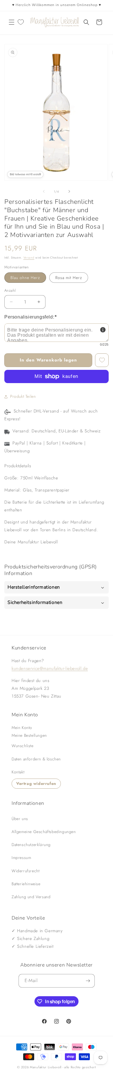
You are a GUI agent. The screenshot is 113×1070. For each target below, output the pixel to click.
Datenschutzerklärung (31, 844)
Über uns (20, 819)
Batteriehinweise (26, 884)
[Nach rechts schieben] (69, 191)
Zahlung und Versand (31, 897)
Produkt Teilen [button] (23, 396)
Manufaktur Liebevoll (45, 1067)
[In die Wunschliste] (102, 360)
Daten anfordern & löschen (36, 759)
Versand (28, 257)
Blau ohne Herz (25, 277)
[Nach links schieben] (43, 191)
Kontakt (18, 772)
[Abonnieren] (88, 981)
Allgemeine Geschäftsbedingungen (44, 831)
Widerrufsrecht (25, 871)
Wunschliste (23, 746)
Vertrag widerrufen (36, 783)
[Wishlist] (20, 22)
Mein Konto (22, 727)
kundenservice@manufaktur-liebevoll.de (50, 668)
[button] (11, 22)
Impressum (21, 857)
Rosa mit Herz (68, 277)
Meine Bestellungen (29, 735)
